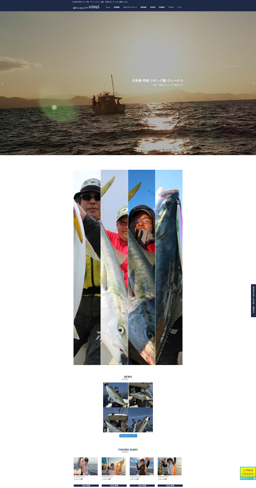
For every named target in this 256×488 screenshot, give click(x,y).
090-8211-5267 (253, 299)
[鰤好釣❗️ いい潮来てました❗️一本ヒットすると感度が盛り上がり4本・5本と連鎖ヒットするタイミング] (128, 407)
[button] (126, 153)
